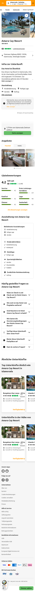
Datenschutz (5, 548)
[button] (16, 25)
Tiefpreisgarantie (7, 521)
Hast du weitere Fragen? (16, 347)
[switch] (4, 588)
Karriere (4, 491)
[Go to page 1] (14, 168)
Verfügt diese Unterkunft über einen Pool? (16, 332)
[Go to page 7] (20, 168)
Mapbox (20, 113)
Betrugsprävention (7, 531)
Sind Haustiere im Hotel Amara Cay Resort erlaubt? (17, 312)
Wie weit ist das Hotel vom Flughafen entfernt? (17, 304)
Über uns (4, 488)
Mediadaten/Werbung (8, 501)
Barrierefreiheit (6, 554)
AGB (3, 538)
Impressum (5, 545)
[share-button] (26, 15)
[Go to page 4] (17, 168)
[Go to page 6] (19, 168)
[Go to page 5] (18, 168)
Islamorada (16, 10)
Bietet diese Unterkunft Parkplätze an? (16, 340)
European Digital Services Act (10, 551)
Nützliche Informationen (9, 527)
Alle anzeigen (7, 95)
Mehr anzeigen (11, 106)
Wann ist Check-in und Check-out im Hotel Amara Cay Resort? (17, 295)
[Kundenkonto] (33, 3)
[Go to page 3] (16, 168)
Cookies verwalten (7, 497)
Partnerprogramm (7, 524)
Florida (7, 10)
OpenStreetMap (28, 113)
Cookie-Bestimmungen (8, 494)
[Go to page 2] (15, 168)
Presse (4, 504)
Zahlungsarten (6, 515)
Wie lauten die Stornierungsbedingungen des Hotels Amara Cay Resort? (17, 322)
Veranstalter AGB (7, 541)
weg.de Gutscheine (7, 518)
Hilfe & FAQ (5, 511)
